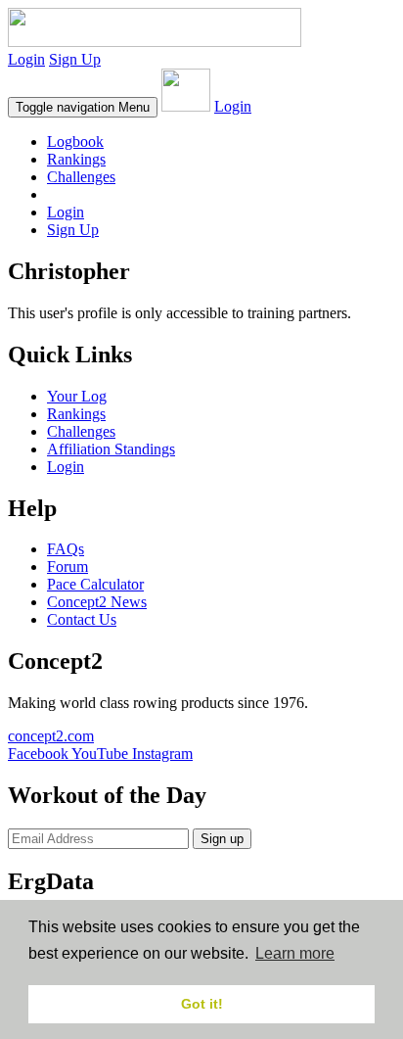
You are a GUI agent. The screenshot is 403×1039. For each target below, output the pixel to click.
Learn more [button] (295, 953)
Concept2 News (97, 601)
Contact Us (81, 619)
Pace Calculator (95, 584)
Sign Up (75, 59)
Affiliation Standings (111, 449)
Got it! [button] (202, 1004)
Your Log (77, 396)
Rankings (76, 159)
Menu (83, 107)
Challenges (81, 176)
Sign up (222, 838)
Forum (67, 566)
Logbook (75, 141)
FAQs (65, 549)
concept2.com (51, 736)
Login (26, 59)
